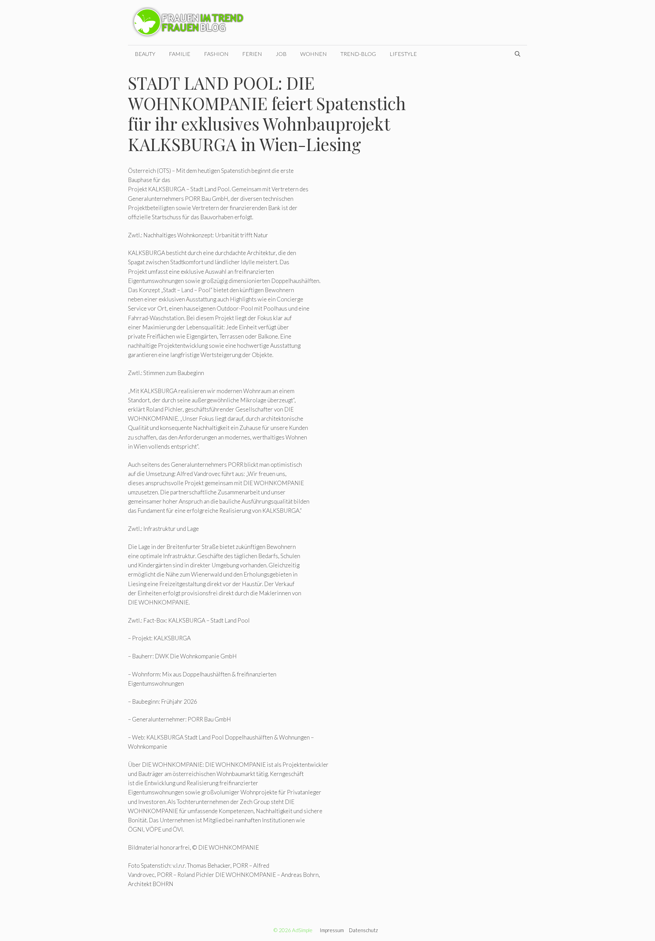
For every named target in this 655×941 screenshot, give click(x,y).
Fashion (216, 53)
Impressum (332, 930)
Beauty (145, 53)
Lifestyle (403, 53)
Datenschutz (363, 930)
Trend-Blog (358, 53)
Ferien (252, 53)
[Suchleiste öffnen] (517, 53)
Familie (179, 53)
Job (281, 53)
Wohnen (313, 53)
